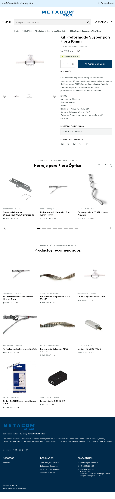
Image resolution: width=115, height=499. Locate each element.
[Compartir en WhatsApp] (74, 144)
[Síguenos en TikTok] (27, 450)
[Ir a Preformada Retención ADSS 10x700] (57, 325)
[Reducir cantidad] (63, 64)
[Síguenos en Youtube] (23, 450)
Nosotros (6, 463)
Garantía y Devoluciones (49, 469)
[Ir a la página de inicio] (57, 13)
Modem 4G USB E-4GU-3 (89, 349)
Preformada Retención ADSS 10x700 (54, 350)
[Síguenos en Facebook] (16, 450)
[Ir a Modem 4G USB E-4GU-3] (95, 325)
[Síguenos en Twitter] (20, 450)
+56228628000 (87, 466)
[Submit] (88, 22)
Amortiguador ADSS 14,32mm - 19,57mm (93, 213)
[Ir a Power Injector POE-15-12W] (57, 378)
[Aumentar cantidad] (73, 64)
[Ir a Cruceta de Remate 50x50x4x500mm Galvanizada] (20, 189)
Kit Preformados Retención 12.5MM (20, 349)
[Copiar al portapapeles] (86, 144)
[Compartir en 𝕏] (68, 144)
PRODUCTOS (27, 31)
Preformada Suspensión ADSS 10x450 (55, 297)
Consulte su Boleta (47, 473)
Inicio (16, 31)
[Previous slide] (5, 96)
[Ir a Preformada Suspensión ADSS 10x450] (57, 273)
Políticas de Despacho (49, 466)
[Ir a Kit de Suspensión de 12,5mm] (95, 273)
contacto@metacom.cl (89, 463)
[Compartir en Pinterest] (80, 144)
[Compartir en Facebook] (62, 144)
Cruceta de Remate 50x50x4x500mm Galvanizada (18, 213)
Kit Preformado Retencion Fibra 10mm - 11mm (55, 213)
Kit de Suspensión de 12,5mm (92, 296)
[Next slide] (54, 96)
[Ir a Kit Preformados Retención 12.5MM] (20, 325)
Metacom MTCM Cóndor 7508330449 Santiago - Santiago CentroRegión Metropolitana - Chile (95, 472)
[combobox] (52, 22)
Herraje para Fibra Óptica (56, 31)
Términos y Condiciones (49, 463)
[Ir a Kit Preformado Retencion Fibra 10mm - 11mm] (57, 189)
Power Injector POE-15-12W (52, 401)
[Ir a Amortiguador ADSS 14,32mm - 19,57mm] (95, 189)
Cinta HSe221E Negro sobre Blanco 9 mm (19, 402)
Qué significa (21, 3)
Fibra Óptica (39, 31)
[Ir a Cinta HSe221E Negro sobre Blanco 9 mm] (20, 378)
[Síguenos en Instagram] (13, 450)
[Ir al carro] (112, 22)
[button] (38, 228)
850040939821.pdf (73, 131)
